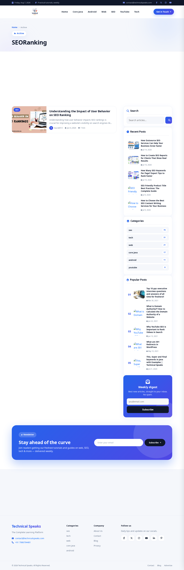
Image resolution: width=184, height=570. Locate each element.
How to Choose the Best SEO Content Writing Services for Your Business (153, 203)
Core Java (78, 11)
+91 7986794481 (23, 542)
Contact (97, 535)
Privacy (97, 545)
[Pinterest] (161, 538)
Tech (136, 11)
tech (147, 237)
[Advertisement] (92, 79)
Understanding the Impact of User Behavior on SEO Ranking (79, 113)
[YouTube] (170, 2)
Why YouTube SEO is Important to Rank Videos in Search (156, 329)
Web (103, 11)
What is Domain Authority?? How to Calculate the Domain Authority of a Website (156, 311)
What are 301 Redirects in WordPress (152, 344)
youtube (147, 267)
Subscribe (147, 409)
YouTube (124, 11)
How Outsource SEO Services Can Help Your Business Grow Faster (152, 143)
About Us (98, 531)
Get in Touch (162, 11)
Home (65, 11)
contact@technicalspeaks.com (138, 2)
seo (147, 230)
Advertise (168, 565)
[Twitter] (161, 2)
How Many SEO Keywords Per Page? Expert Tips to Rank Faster (153, 173)
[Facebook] (157, 2)
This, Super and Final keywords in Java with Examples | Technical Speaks (156, 361)
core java (147, 252)
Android (92, 11)
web (147, 245)
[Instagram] (166, 2)
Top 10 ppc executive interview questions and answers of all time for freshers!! (156, 292)
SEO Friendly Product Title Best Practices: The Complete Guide (153, 188)
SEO (113, 11)
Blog (96, 540)
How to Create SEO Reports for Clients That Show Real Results (154, 158)
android (147, 260)
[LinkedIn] (154, 538)
